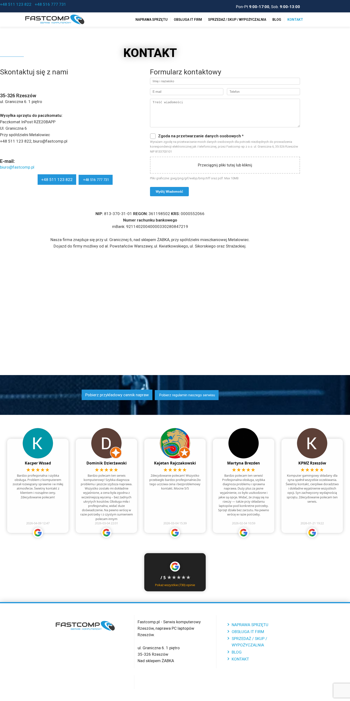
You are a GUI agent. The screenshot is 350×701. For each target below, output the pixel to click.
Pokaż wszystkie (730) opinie (175, 585)
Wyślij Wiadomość (169, 191)
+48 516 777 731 (50, 4)
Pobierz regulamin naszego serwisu (186, 395)
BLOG (276, 19)
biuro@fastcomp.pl (17, 167)
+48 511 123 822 (15, 4)
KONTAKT (295, 19)
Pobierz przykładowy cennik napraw (117, 394)
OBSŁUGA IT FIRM (188, 19)
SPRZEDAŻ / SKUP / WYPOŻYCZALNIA (237, 19)
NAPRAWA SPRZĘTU (151, 19)
